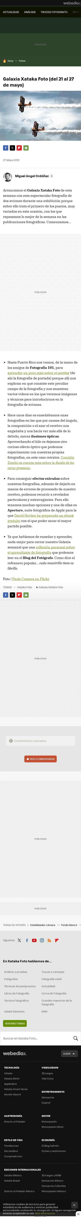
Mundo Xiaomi (12, 1094)
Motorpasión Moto (52, 1127)
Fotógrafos (11, 979)
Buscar (75, 1038)
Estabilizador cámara (43, 925)
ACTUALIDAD (11, 12)
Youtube (34, 940)
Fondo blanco (69, 925)
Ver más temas (15, 1023)
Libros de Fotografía (16, 993)
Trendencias (11, 1145)
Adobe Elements (14, 1011)
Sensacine (48, 1097)
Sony (10, 60)
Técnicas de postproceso (20, 986)
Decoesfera (11, 1151)
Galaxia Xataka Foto (51, 587)
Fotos (22, 60)
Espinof (46, 1102)
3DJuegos (47, 1073)
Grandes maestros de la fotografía (57, 1002)
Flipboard (19, 148)
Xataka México (13, 1175)
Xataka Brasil (12, 1180)
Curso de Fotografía (54, 993)
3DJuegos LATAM (51, 1175)
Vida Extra (47, 1078)
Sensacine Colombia (54, 1186)
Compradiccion (13, 1156)
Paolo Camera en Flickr (30, 579)
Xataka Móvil (11, 1078)
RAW (44, 1011)
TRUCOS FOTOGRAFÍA (54, 12)
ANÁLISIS (30, 12)
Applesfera (10, 1084)
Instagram (42, 940)
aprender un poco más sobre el (38, 373)
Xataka (8, 1073)
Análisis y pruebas (15, 972)
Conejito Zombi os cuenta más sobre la (41, 462)
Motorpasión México (54, 1191)
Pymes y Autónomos (54, 1151)
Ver (42, 759)
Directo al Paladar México (19, 1191)
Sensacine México (52, 1180)
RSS (49, 940)
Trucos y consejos (53, 972)
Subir (66, 1053)
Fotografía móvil (52, 979)
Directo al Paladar (14, 1121)
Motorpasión (49, 1121)
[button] (34, 176)
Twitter (12, 148)
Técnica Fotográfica (16, 1000)
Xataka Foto (24, 587)
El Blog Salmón (50, 1145)
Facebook (5, 148)
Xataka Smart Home (16, 1089)
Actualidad (48, 986)
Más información (45, 1213)
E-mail (26, 148)
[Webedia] (72, 3)
